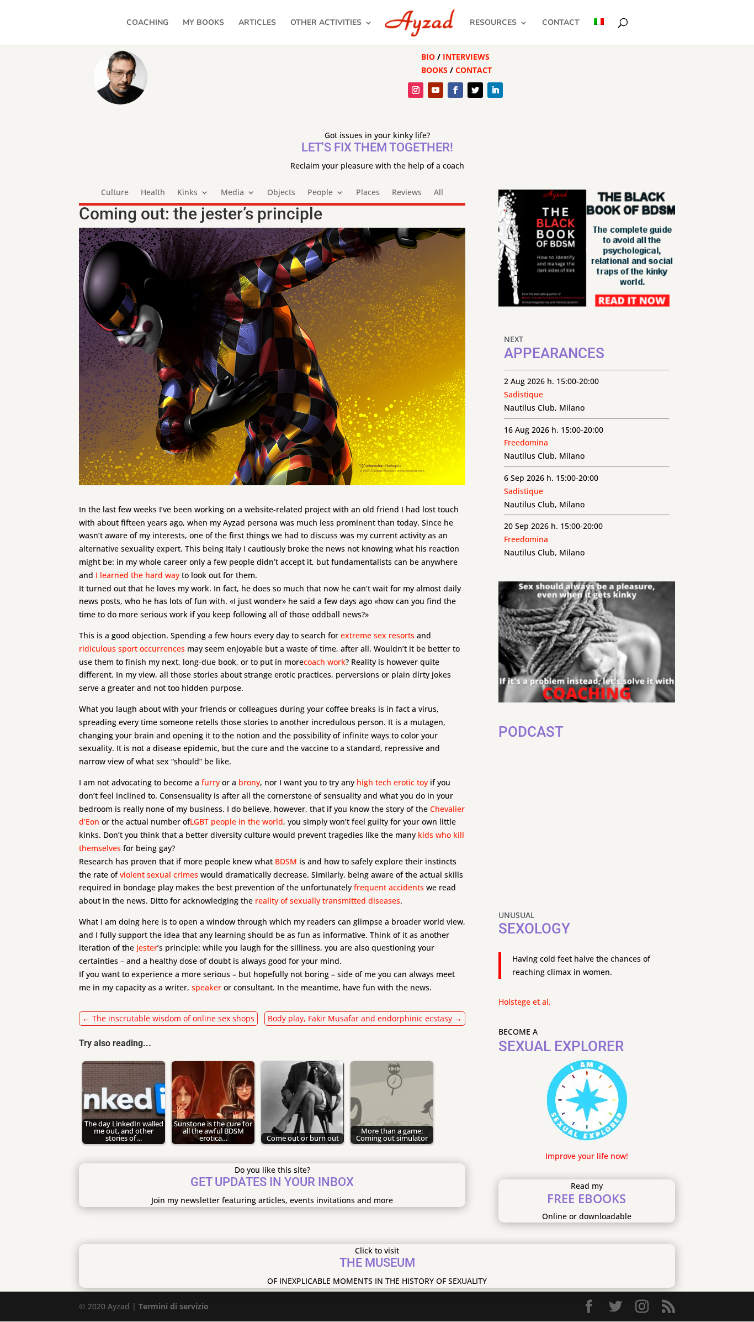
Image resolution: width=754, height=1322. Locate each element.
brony (249, 782)
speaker (206, 987)
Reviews (407, 192)
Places (368, 192)
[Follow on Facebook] (455, 90)
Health (153, 192)
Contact (561, 23)
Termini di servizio (174, 1306)
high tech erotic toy (392, 782)
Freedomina (526, 442)
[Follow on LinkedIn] (495, 90)
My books (203, 23)
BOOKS (434, 70)
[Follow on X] (475, 90)
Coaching (147, 23)
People (320, 192)
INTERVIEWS (466, 56)
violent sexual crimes (159, 874)
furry (210, 782)
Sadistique (523, 394)
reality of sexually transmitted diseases (327, 900)
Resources (493, 23)
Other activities (326, 23)
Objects (281, 192)
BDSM (286, 861)
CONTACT (473, 70)
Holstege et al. (524, 1001)
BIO (428, 56)
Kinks (187, 192)
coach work (325, 662)
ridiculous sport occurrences (132, 648)
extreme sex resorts (378, 635)
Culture (115, 192)
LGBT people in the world (236, 821)
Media (232, 192)
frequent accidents (389, 887)
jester (146, 947)
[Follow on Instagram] (415, 90)
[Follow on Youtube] (435, 90)
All (438, 192)
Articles (257, 23)
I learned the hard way (137, 575)
